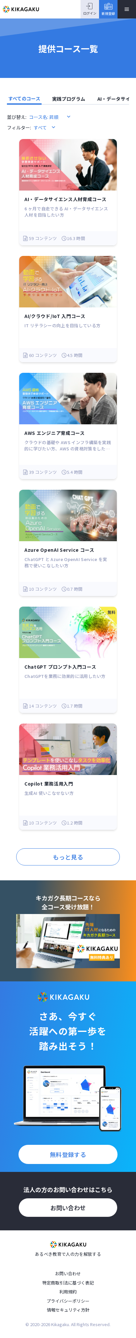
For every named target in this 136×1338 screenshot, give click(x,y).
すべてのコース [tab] (24, 98)
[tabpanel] (68, 489)
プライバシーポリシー (68, 1301)
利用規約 (68, 1291)
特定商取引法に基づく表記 (68, 1283)
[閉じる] (129, 1312)
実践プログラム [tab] (68, 98)
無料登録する (68, 1154)
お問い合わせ (68, 1207)
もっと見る (68, 857)
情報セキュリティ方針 (68, 1310)
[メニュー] (127, 9)
